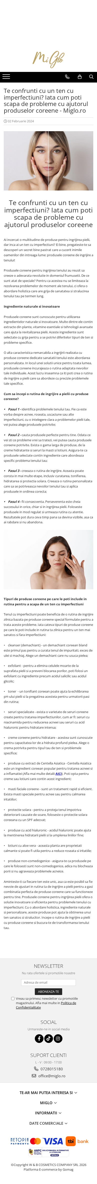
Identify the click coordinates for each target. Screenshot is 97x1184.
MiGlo (46, 1102)
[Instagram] (58, 1038)
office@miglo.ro (51, 1075)
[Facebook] (39, 1038)
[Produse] (6, 78)
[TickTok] (48, 1038)
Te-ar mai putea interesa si (47, 1092)
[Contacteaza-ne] (67, 77)
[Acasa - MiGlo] (48, 59)
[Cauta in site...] (91, 77)
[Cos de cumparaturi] (79, 77)
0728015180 (51, 1068)
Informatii (46, 1112)
